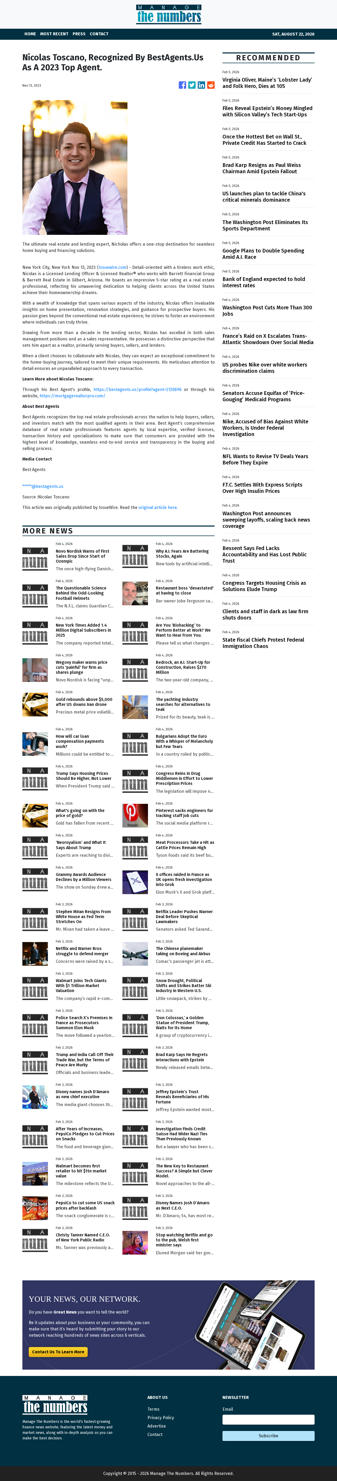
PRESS (79, 33)
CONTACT (99, 33)
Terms (153, 1409)
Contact (154, 1434)
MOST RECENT (54, 33)
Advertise (156, 1426)
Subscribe (268, 1435)
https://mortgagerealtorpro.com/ (72, 395)
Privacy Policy (160, 1417)
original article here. (158, 507)
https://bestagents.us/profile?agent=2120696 (137, 389)
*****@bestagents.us (42, 486)
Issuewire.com (112, 267)
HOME (30, 33)
